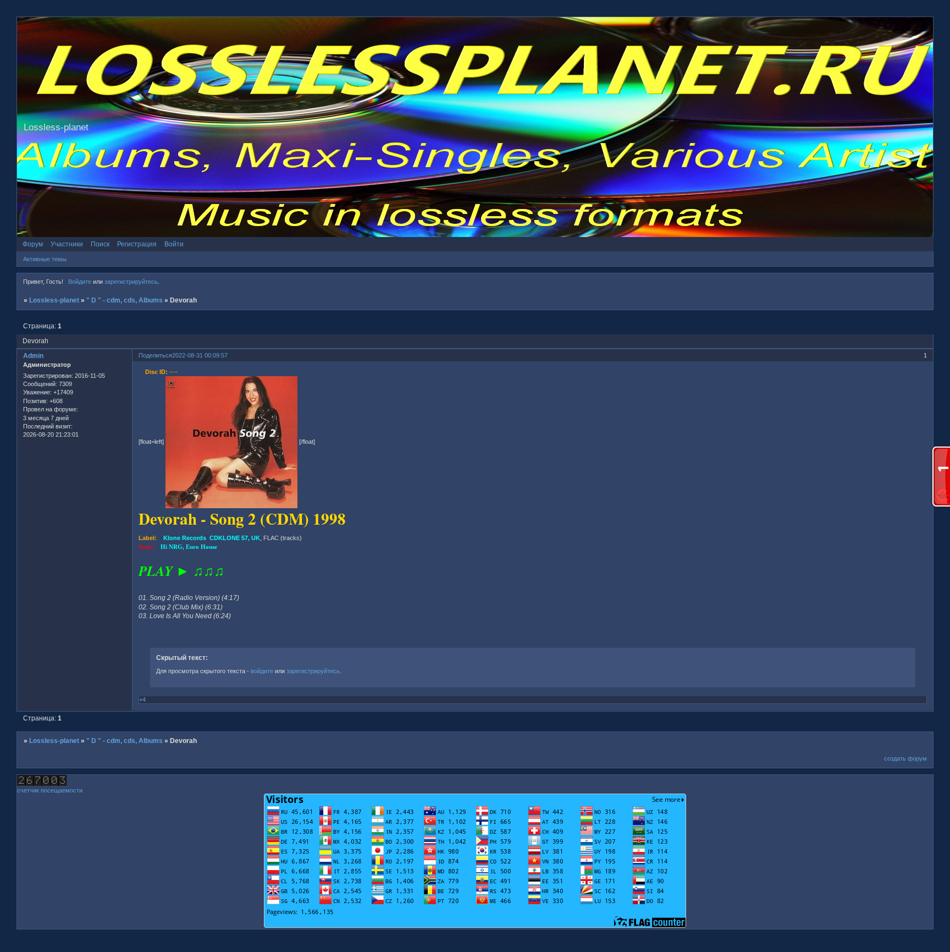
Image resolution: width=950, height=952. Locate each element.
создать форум (905, 758)
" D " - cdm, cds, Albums (124, 300)
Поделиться (155, 355)
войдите (262, 671)
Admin (33, 356)
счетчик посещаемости (49, 790)
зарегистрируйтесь (131, 281)
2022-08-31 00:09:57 (200, 355)
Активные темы (45, 259)
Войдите (79, 281)
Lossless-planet (54, 300)
